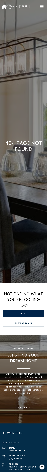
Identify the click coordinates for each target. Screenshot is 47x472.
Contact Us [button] (24, 407)
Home (23, 313)
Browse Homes (23, 323)
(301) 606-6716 (15, 458)
